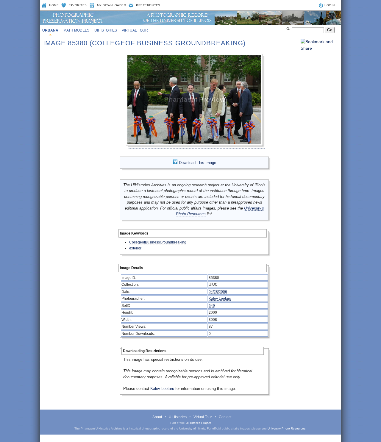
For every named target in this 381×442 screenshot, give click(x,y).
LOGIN (329, 5)
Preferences (148, 5)
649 (212, 305)
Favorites (78, 5)
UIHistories (105, 30)
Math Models (76, 30)
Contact (225, 417)
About (157, 417)
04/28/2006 (218, 291)
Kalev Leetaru (220, 298)
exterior (135, 248)
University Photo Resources (286, 428)
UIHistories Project (198, 422)
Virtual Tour (135, 30)
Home (54, 5)
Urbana (50, 30)
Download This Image (197, 162)
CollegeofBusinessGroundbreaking (157, 242)
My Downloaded (111, 5)
